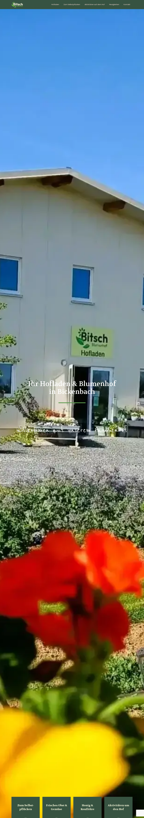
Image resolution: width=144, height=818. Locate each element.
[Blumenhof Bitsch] (17, 4)
